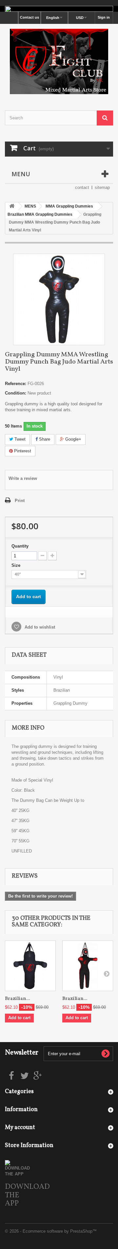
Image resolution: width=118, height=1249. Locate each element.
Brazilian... (17, 998)
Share (44, 439)
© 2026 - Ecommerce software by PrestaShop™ (51, 1231)
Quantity (20, 546)
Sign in (104, 17)
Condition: (15, 393)
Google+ (72, 439)
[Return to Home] (12, 206)
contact (82, 187)
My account (20, 1127)
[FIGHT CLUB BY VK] (59, 61)
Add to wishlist (39, 627)
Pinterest (22, 450)
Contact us (29, 17)
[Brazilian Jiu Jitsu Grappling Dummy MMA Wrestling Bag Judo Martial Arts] (30, 965)
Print (20, 500)
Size (16, 565)
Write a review (23, 478)
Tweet (19, 439)
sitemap (102, 187)
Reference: (15, 383)
